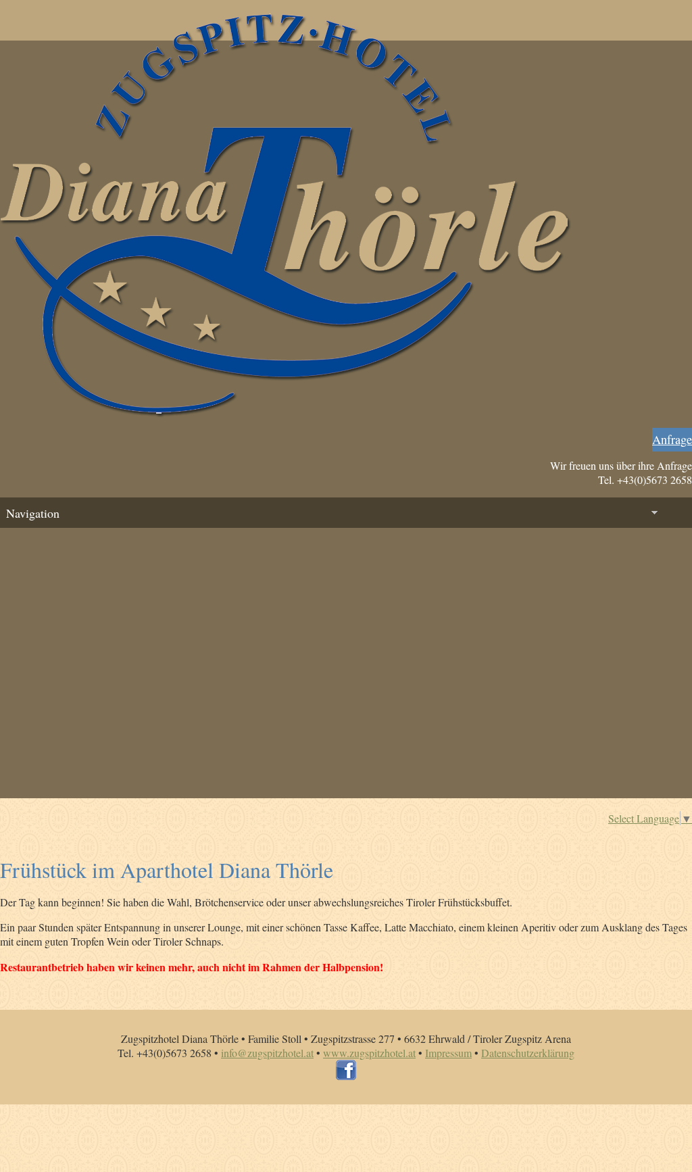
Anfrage (672, 439)
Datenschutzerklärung (527, 1053)
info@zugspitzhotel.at (267, 1053)
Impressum (448, 1053)
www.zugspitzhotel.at (369, 1053)
